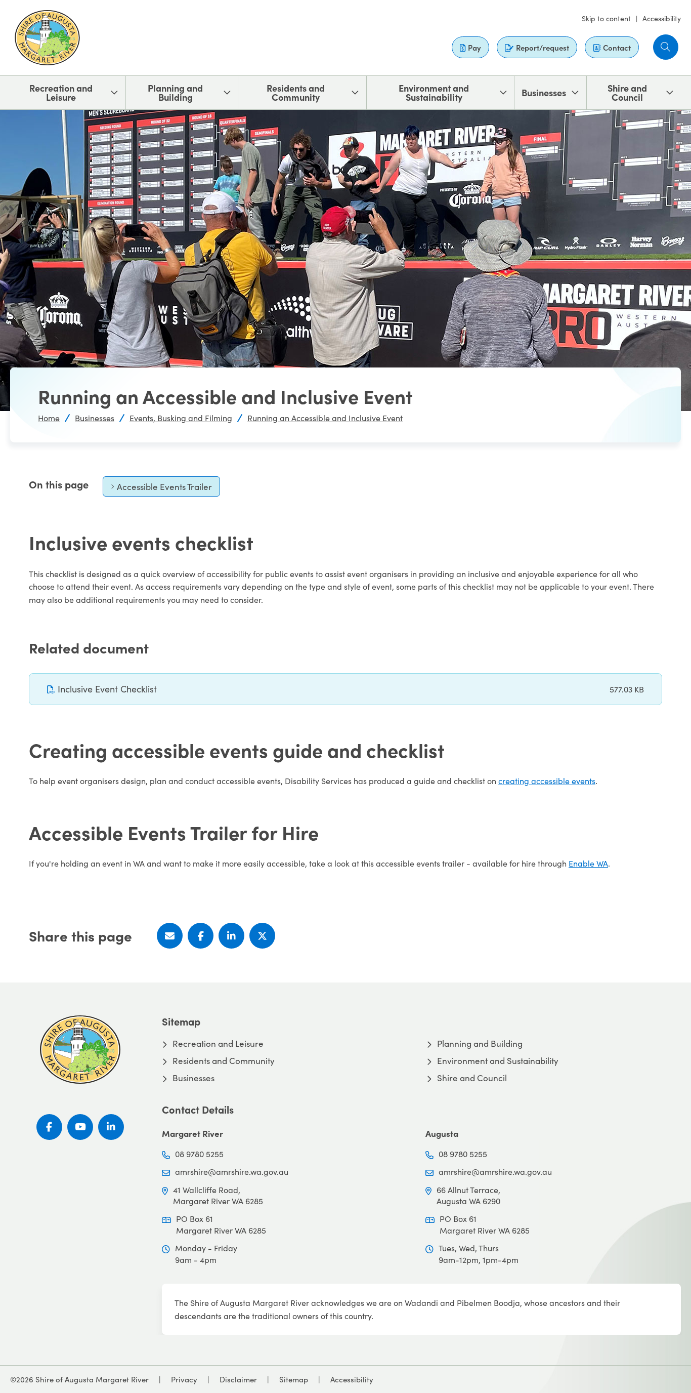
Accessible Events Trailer (161, 489)
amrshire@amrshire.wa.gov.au (231, 1171)
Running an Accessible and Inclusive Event (325, 418)
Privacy (184, 1379)
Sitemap (293, 1379)
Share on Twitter (262, 936)
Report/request (542, 47)
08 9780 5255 (199, 1154)
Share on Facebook (200, 936)
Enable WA (588, 863)
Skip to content (606, 18)
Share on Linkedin (231, 936)
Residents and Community (296, 92)
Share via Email (170, 936)
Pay (474, 47)
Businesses (544, 92)
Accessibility (661, 18)
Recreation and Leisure (61, 92)
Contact (617, 47)
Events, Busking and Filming (180, 418)
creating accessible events (546, 780)
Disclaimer (238, 1379)
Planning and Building (175, 92)
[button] (665, 47)
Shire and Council (627, 92)
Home (49, 418)
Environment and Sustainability (434, 92)
